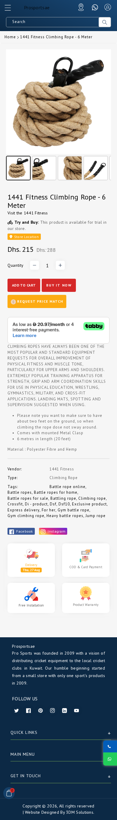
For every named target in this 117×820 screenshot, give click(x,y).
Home (10, 36)
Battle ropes (20, 492)
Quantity (16, 265)
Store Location (26, 236)
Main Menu (22, 754)
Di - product (36, 504)
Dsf (53, 504)
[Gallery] (58, 115)
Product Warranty (86, 605)
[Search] (105, 22)
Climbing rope (92, 498)
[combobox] (52, 22)
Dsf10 (64, 504)
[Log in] (107, 7)
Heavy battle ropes (64, 515)
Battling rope (63, 498)
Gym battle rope (73, 510)
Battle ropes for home (55, 492)
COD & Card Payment (85, 567)
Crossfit (15, 504)
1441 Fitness (36, 213)
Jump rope (96, 515)
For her (49, 510)
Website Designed (42, 812)
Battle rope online (68, 486)
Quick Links (24, 732)
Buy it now (58, 285)
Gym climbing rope (26, 515)
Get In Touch (25, 775)
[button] (10, 9)
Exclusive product (89, 504)
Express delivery (24, 510)
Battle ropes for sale (28, 498)
